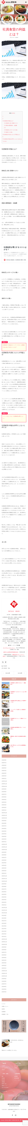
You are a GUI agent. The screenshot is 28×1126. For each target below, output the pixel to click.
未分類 (3, 1009)
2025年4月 (4, 802)
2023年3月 (4, 868)
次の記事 (20, 673)
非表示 (13, 113)
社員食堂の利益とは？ (8, 120)
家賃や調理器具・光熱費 (10, 125)
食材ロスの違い (8, 132)
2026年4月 (4, 770)
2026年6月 (4, 765)
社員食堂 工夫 (5, 1014)
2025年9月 (4, 789)
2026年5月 (4, 768)
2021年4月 (4, 928)
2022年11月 (4, 878)
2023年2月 (4, 870)
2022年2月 (4, 902)
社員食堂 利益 (6, 668)
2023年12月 (4, 844)
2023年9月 (4, 852)
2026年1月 (4, 778)
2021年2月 (4, 933)
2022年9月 (4, 883)
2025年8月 (4, 791)
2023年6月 (4, 860)
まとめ (4, 141)
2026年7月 (4, 762)
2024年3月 (4, 836)
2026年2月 (4, 775)
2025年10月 (4, 786)
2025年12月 (4, 781)
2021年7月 (4, 920)
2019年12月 (4, 970)
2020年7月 (4, 952)
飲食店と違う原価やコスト (11, 123)
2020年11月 (4, 941)
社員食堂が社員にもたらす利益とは (11, 134)
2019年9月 (4, 978)
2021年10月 (4, 912)
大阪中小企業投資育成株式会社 (10, 652)
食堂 (2, 1076)
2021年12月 (4, 907)
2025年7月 (4, 794)
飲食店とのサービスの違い (11, 130)
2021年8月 (4, 918)
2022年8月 (4, 886)
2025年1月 (4, 810)
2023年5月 (4, 862)
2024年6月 (4, 828)
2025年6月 (4, 797)
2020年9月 (4, 947)
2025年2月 (4, 807)
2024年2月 (4, 839)
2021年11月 (4, 910)
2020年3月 (4, 962)
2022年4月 (4, 897)
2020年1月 (4, 968)
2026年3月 (4, 773)
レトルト (3, 1003)
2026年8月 (4, 760)
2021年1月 (4, 936)
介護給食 (3, 1081)
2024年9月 (4, 820)
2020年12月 (4, 939)
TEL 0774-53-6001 (5, 1087)
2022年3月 (4, 899)
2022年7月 (4, 889)
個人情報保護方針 (5, 1067)
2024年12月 (4, 812)
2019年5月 (4, 989)
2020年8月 (4, 949)
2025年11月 (4, 783)
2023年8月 (4, 854)
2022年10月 (4, 881)
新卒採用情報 (16, 1078)
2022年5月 (4, 894)
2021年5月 (4, 926)
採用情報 (16, 1076)
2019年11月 (4, 973)
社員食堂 (16, 37)
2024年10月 (4, 818)
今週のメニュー (5, 1006)
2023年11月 (4, 847)
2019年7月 (4, 983)
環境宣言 (16, 1067)
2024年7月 (4, 825)
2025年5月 (4, 799)
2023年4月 (4, 865)
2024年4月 (4, 833)
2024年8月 (4, 823)
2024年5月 (4, 831)
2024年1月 (4, 841)
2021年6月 (4, 923)
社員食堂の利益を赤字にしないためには (12, 139)
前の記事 (8, 673)
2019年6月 (4, 986)
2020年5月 (4, 957)
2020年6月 (4, 955)
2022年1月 (4, 904)
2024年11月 (4, 815)
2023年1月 (4, 873)
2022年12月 (4, 876)
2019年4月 (4, 991)
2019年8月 (4, 981)
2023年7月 (4, 857)
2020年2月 (4, 965)
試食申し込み (4, 1083)
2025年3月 (4, 804)
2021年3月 (4, 931)
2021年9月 (4, 915)
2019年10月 (4, 976)
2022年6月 (4, 891)
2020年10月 (4, 944)
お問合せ (3, 1069)
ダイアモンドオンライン (9, 647)
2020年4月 (4, 960)
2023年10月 (4, 849)
